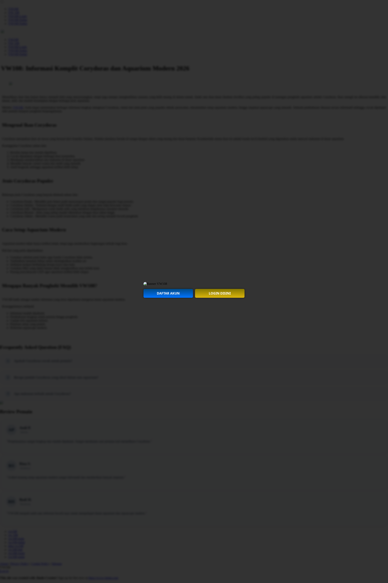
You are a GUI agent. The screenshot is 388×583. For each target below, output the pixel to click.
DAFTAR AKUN (168, 293)
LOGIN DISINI (220, 293)
